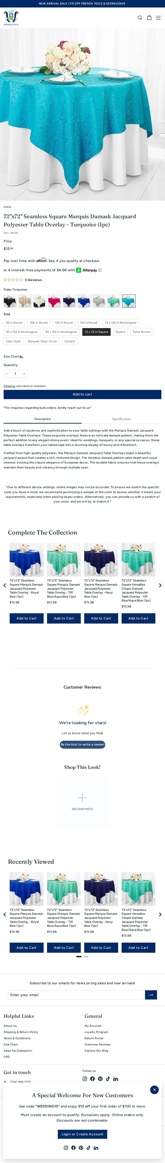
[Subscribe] (151, 995)
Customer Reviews (97, 1044)
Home (7, 206)
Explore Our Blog (96, 1050)
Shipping (9, 386)
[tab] (43, 419)
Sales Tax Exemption (18, 1050)
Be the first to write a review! (82, 744)
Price (8, 241)
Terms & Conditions (17, 1038)
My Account (93, 1025)
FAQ (7, 1056)
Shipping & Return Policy (21, 1032)
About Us (10, 1025)
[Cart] (149, 17)
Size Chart (11, 356)
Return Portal (94, 1038)
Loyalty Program (96, 1032)
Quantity (11, 365)
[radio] (14, 323)
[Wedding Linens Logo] (11, 18)
